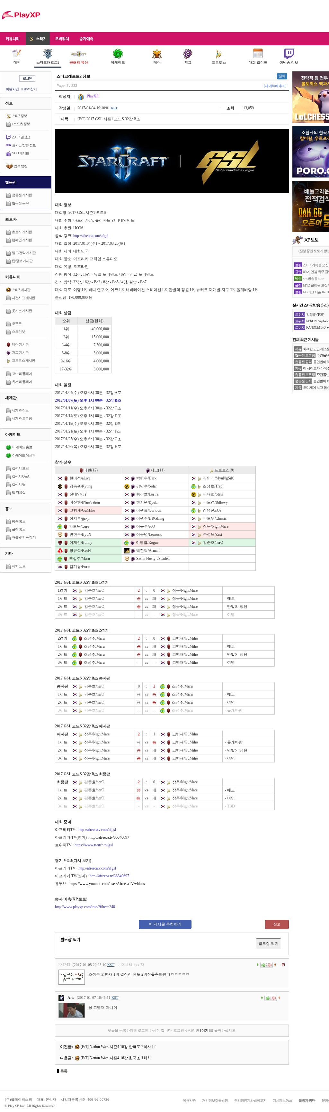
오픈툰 (17, 323)
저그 (187, 62)
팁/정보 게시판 (22, 261)
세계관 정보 (20, 410)
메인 (17, 62)
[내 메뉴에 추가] (275, 86)
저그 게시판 (20, 352)
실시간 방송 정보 (24, 145)
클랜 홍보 (18, 529)
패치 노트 (18, 566)
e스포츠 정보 (21, 124)
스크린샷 (18, 331)
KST (114, 108)
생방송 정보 (289, 62)
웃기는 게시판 (22, 311)
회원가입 (12, 89)
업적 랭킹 (20, 166)
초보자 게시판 (22, 232)
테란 (157, 62)
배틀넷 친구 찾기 (24, 537)
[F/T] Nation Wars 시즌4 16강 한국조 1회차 (115, 1058)
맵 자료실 (18, 492)
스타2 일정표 (21, 137)
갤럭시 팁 (18, 484)
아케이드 (118, 62)
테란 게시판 (20, 344)
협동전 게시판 (22, 195)
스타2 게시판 (21, 290)
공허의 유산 (78, 62)
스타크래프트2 (47, 62)
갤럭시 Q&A (20, 476)
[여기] (205, 1030)
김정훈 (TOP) (315, 314)
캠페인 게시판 (22, 240)
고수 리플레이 (22, 374)
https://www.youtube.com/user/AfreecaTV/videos (107, 883)
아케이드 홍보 (22, 447)
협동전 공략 (20, 203)
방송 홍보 (18, 521)
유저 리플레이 (22, 382)
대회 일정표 (258, 62)
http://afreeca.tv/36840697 (109, 837)
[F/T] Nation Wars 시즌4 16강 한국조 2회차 (115, 1046)
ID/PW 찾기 (29, 89)
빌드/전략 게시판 (24, 253)
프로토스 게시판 (23, 360)
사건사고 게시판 (23, 298)
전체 (282, 76)
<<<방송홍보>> (313, 278)
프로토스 (219, 62)
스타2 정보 (19, 116)
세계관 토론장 (22, 418)
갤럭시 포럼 (20, 468)
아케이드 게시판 (23, 455)
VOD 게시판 (20, 153)
